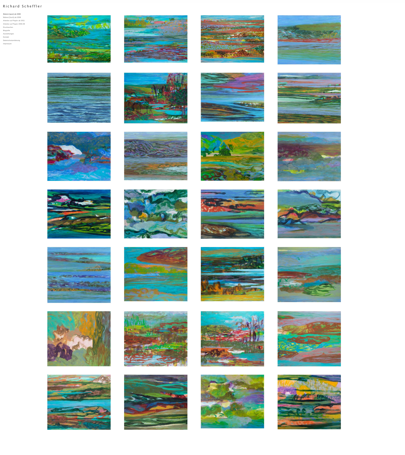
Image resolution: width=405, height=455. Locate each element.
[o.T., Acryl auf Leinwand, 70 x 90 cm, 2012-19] (309, 156)
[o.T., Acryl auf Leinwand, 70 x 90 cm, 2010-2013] (309, 214)
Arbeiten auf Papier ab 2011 (14, 20)
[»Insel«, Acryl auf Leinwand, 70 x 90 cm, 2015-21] (232, 97)
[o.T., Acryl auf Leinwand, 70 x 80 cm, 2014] (155, 338)
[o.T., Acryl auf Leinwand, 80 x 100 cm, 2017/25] (309, 98)
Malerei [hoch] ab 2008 (12, 17)
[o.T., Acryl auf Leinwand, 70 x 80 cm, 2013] (79, 338)
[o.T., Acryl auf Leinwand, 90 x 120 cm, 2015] (155, 39)
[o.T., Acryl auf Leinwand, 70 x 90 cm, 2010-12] (232, 156)
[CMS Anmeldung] (48, 437)
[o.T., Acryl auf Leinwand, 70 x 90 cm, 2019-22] (155, 156)
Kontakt (6, 37)
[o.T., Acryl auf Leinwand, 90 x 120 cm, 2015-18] (79, 39)
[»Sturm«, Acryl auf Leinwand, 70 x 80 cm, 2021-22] (79, 275)
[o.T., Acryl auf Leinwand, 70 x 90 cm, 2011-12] (79, 214)
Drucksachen (8, 27)
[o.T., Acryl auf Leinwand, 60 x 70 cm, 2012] (232, 401)
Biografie (6, 30)
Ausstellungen (8, 34)
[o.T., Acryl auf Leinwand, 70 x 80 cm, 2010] (309, 402)
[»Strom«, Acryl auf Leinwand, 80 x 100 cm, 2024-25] (79, 97)
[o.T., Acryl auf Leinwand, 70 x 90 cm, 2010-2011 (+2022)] (232, 214)
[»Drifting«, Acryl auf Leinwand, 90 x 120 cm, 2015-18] (232, 39)
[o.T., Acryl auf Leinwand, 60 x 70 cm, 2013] (232, 274)
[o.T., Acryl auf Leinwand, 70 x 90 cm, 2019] (79, 156)
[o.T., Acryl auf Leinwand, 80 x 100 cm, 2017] (155, 98)
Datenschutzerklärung (11, 40)
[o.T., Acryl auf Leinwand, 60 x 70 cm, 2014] (155, 402)
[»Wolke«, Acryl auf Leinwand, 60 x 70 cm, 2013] (155, 274)
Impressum (7, 43)
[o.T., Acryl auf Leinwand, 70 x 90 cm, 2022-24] (309, 40)
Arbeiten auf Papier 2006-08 (14, 24)
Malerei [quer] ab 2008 (12, 14)
